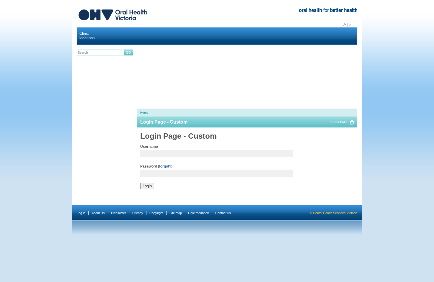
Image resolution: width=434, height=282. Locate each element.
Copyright (156, 213)
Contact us (223, 213)
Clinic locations (87, 35)
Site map (175, 213)
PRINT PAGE (339, 122)
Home (144, 112)
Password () (156, 166)
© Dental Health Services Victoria (333, 213)
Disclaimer (118, 213)
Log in (81, 213)
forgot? (165, 166)
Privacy (137, 213)
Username (149, 146)
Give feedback (198, 213)
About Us (98, 213)
